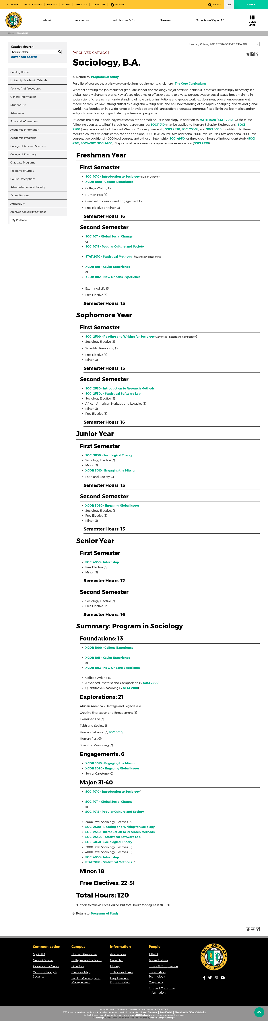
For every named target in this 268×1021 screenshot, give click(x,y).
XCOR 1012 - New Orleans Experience (113, 277)
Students (12, 4)
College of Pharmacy (23, 154)
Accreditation (158, 960)
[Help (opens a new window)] (257, 54)
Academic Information (24, 129)
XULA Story (98, 4)
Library (115, 966)
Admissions (118, 954)
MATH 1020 (207, 120)
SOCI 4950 (177, 138)
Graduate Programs (22, 162)
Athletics (81, 4)
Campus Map (80, 972)
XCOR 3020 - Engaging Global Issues (112, 505)
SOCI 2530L (189, 129)
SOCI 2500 (150, 683)
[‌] (259, 1012)
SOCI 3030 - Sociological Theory (108, 455)
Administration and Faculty (27, 187)
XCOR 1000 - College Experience (109, 182)
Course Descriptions (22, 179)
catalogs (100, 1018)
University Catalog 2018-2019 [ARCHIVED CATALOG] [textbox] (218, 44)
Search (217, 4)
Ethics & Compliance (163, 966)
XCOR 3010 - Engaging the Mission (110, 470)
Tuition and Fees (121, 972)
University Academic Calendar (29, 80)
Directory (77, 966)
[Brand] (14, 20)
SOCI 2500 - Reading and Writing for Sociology (120, 336)
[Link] (214, 957)
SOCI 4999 (201, 143)
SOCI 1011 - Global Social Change (109, 236)
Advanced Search (24, 57)
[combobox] (223, 44)
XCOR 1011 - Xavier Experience (107, 267)
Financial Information (24, 121)
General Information (23, 96)
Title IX (153, 954)
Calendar (116, 960)
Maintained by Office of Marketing (190, 1012)
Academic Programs (23, 138)
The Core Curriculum (190, 83)
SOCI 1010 (158, 124)
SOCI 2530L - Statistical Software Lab (113, 393)
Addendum (17, 203)
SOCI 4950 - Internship (102, 562)
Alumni (66, 4)
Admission (17, 113)
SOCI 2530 (172, 129)
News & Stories (43, 960)
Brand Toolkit (166, 1012)
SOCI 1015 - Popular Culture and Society (114, 246)
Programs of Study (22, 170)
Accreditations (19, 195)
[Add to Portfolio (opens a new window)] (248, 54)
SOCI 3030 (214, 129)
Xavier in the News (46, 966)
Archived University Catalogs (28, 212)
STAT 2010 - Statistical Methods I (109, 256)
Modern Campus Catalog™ (162, 1018)
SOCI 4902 (88, 143)
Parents (52, 4)
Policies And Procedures (25, 88)
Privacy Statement (149, 1012)
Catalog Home (19, 72)
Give (229, 4)
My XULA (120, 4)
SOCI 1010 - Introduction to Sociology (112, 176)
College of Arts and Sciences (28, 146)
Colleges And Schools (86, 960)
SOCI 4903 (104, 143)
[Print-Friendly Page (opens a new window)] (252, 54)
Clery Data (156, 982)
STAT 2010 (225, 120)
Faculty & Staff (33, 4)
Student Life (18, 105)
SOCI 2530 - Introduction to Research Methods (120, 388)
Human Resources (84, 954)
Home (11, 33)
